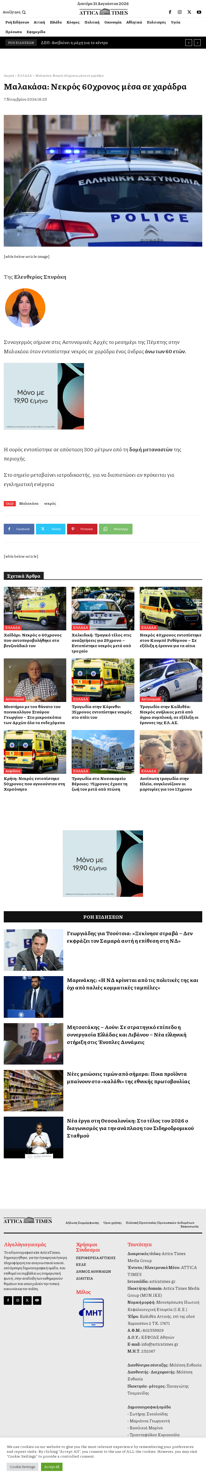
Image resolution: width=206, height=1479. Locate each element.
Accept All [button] (51, 1466)
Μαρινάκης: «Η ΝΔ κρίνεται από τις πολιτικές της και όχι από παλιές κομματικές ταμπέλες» (132, 983)
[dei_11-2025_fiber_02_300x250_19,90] (103, 396)
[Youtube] (199, 12)
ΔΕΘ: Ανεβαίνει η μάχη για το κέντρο (74, 42)
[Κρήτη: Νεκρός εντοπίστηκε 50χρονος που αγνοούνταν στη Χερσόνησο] (35, 752)
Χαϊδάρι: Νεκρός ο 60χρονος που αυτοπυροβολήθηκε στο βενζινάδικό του (33, 640)
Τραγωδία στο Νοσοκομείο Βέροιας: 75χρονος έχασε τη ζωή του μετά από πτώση (99, 783)
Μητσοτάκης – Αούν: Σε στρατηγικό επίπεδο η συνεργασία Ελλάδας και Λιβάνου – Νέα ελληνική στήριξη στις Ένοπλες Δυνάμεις (126, 1034)
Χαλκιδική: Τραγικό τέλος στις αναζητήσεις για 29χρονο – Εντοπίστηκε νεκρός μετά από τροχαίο (101, 643)
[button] (15, 12)
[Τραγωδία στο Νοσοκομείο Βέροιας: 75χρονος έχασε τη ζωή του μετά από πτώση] (103, 752)
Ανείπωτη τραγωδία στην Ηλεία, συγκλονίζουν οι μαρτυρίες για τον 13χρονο (166, 783)
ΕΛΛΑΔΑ (24, 75)
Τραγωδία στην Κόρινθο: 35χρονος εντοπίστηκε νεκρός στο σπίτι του (102, 711)
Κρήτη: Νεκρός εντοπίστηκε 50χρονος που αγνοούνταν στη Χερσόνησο (34, 783)
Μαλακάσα (29, 503)
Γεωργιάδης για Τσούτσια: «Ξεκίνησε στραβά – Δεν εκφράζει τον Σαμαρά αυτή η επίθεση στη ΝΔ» (130, 936)
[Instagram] (179, 12)
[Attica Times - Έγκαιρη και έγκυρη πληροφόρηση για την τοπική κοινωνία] (103, 11)
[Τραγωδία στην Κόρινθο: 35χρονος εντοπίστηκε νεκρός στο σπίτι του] (103, 680)
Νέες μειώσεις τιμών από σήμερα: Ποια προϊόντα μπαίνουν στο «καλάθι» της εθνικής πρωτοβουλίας (128, 1077)
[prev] (188, 42)
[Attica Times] (26, 1220)
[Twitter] (189, 12)
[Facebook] (170, 12)
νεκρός (50, 503)
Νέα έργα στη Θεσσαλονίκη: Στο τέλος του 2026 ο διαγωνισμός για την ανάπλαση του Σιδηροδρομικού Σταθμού (130, 1128)
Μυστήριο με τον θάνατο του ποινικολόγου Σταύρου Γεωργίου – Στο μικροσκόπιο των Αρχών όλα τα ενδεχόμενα (34, 714)
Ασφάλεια (12, 770)
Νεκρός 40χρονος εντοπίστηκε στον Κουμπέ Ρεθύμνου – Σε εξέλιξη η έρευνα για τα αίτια (170, 640)
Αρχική (9, 75)
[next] (197, 42)
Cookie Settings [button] (22, 1466)
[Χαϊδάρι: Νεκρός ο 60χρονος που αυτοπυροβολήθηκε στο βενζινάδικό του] (35, 608)
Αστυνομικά (14, 699)
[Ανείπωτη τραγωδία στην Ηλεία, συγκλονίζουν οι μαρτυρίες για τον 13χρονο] (171, 752)
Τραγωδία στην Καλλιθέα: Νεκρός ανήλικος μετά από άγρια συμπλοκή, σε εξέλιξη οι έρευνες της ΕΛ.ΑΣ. (169, 714)
